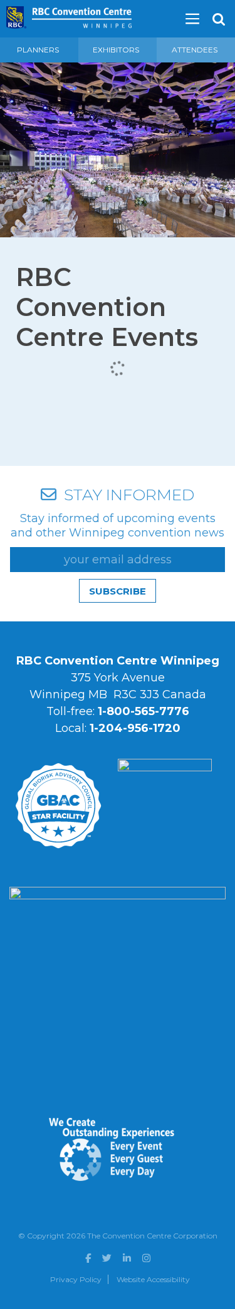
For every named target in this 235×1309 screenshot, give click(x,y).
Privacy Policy (76, 1279)
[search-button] (219, 19)
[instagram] (146, 1258)
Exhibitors (116, 49)
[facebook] (88, 1258)
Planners (38, 49)
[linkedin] (127, 1258)
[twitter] (107, 1258)
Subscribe (117, 591)
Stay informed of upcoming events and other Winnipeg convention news (117, 525)
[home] (69, 13)
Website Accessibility (153, 1279)
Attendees (194, 49)
